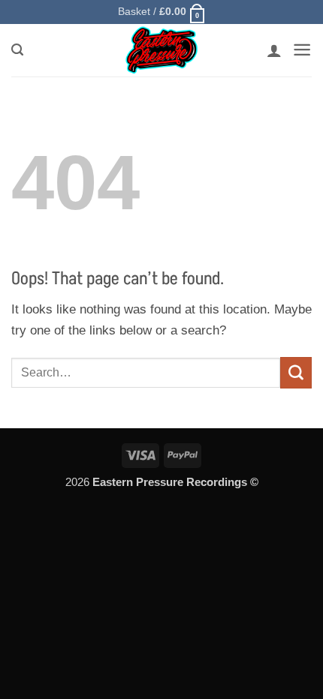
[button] (162, 12)
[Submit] (296, 372)
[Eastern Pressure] (161, 50)
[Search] (17, 50)
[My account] (274, 50)
